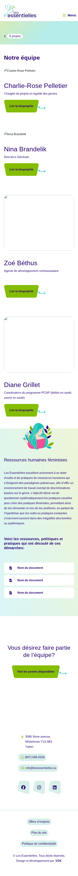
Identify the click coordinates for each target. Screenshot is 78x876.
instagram (39, 787)
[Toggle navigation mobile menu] (64, 15)
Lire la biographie (21, 106)
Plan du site (39, 832)
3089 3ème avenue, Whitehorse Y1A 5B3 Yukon (38, 741)
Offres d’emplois (39, 821)
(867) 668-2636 (35, 757)
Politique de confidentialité (39, 843)
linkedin (55, 787)
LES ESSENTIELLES (31, 10)
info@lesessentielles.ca (41, 768)
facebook (23, 787)
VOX (58, 860)
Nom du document (30, 567)
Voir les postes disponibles (35, 671)
